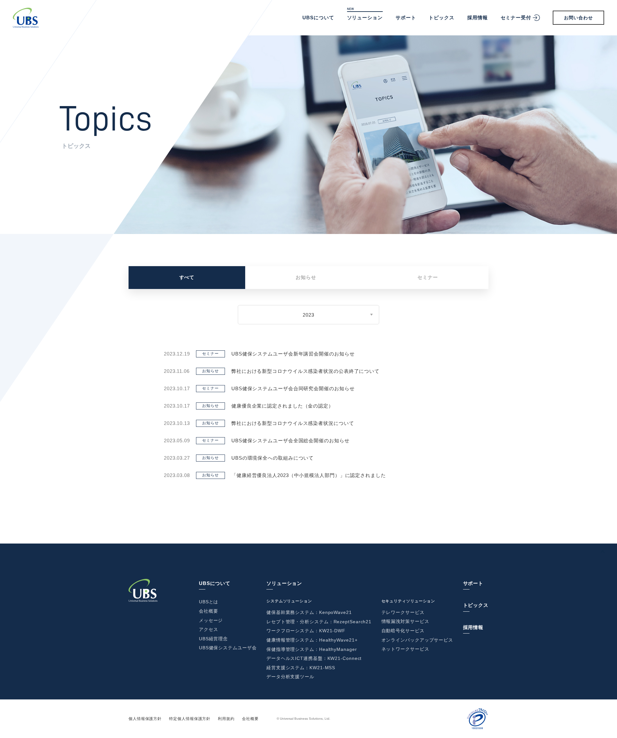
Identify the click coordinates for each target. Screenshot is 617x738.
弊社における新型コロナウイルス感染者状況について (292, 423)
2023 (308, 315)
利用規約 (226, 718)
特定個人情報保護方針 (189, 718)
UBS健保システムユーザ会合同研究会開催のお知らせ (293, 388)
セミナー (427, 277)
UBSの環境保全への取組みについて (272, 458)
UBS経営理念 (213, 638)
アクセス (208, 629)
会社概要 (208, 611)
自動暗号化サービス (403, 630)
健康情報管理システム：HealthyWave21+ (312, 640)
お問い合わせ (578, 17)
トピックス (441, 17)
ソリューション (365, 17)
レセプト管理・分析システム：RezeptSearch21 (318, 621)
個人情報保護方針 (145, 718)
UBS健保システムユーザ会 (228, 647)
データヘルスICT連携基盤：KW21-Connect (314, 658)
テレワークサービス (403, 612)
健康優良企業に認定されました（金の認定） (282, 406)
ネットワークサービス (405, 649)
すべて (187, 277)
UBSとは (209, 601)
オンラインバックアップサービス (417, 640)
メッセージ (211, 620)
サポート (406, 17)
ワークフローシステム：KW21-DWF (305, 630)
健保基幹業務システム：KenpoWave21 (309, 612)
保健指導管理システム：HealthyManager (311, 649)
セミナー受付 (516, 17)
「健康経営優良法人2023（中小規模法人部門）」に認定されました (308, 475)
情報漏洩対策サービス (405, 621)
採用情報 (477, 17)
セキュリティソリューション (408, 601)
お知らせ (306, 277)
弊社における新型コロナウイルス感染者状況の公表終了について (305, 371)
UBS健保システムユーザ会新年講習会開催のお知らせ (293, 353)
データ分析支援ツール (290, 676)
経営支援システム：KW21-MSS (300, 667)
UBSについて (318, 17)
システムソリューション (289, 601)
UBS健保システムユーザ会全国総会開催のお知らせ (290, 440)
